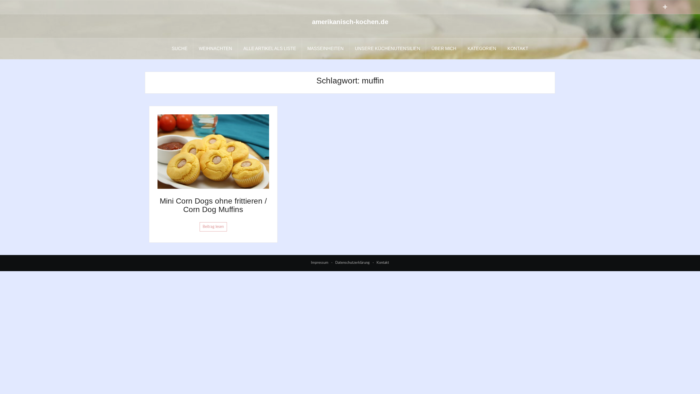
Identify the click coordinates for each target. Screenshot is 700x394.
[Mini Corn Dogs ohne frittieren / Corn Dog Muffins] (213, 151)
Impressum (319, 263)
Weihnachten (215, 48)
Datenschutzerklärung (352, 263)
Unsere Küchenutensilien (387, 48)
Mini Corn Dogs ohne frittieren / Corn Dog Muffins (213, 205)
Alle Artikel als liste (269, 48)
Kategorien (482, 48)
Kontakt (518, 48)
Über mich (443, 48)
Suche (180, 48)
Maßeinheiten (325, 48)
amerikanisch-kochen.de (350, 21)
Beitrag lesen (213, 227)
